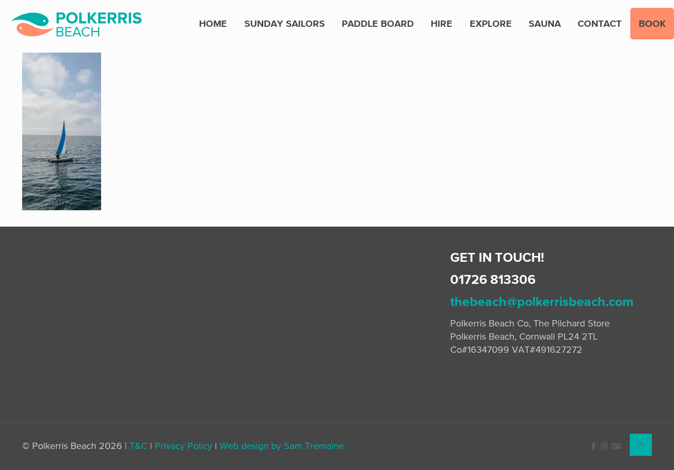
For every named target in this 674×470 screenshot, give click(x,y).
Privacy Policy (183, 445)
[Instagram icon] (604, 446)
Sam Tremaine (314, 445)
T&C (138, 445)
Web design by (250, 445)
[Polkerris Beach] (76, 23)
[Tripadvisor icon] (615, 446)
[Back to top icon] (641, 445)
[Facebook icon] (593, 446)
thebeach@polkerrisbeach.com (541, 301)
